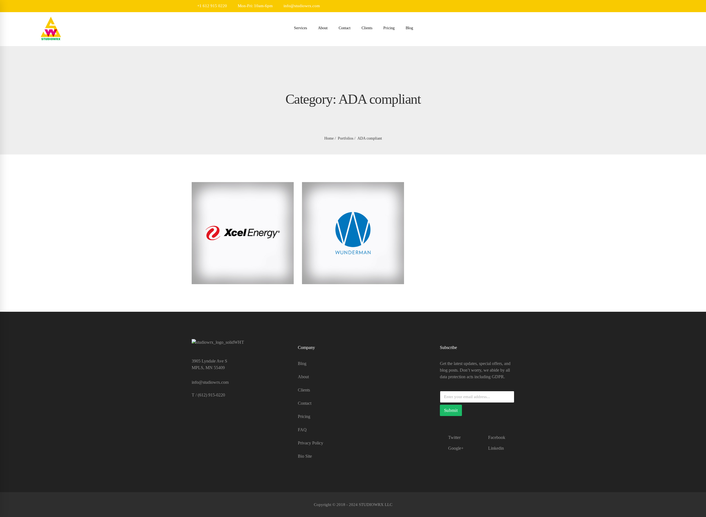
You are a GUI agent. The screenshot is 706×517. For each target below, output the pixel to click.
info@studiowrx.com (301, 6)
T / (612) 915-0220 (208, 395)
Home (329, 138)
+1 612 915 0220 (211, 6)
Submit (451, 410)
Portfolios (345, 138)
